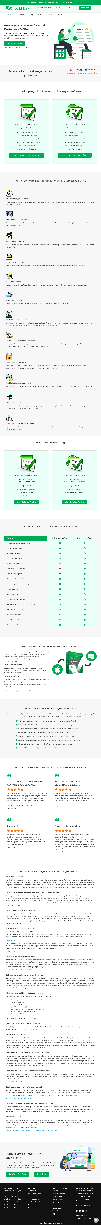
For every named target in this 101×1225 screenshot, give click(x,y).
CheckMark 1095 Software (12, 1208)
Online (50, 15)
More (58, 7)
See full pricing (11, 940)
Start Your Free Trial (17, 1174)
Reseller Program (57, 1200)
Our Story (55, 1191)
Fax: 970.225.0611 (84, 1200)
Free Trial (85, 8)
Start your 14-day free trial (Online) (46, 1130)
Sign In (72, 8)
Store (50, 7)
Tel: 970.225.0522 (84, 1197)
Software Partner (57, 1197)
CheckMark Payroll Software (13, 1199)
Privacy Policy (80, 1218)
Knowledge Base (57, 1211)
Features (21, 15)
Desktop (40, 15)
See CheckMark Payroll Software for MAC (17, 691)
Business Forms (33, 1205)
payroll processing (72, 985)
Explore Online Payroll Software (75, 155)
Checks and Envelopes (35, 1202)
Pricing (30, 15)
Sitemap (89, 1218)
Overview (11, 15)
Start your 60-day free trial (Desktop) (18, 1130)
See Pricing (41, 1174)
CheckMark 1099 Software (12, 1205)
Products (41, 7)
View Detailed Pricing (26, 502)
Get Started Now (14, 43)
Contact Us (55, 1202)
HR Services (32, 1191)
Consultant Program (58, 1194)
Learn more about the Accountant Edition (19, 1098)
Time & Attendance (34, 1194)
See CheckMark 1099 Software (16, 1082)
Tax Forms (31, 1208)
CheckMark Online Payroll (12, 1191)
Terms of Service (81, 1215)
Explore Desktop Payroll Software (26, 155)
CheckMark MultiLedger (12, 1202)
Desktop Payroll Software (73, 903)
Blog (53, 1214)
